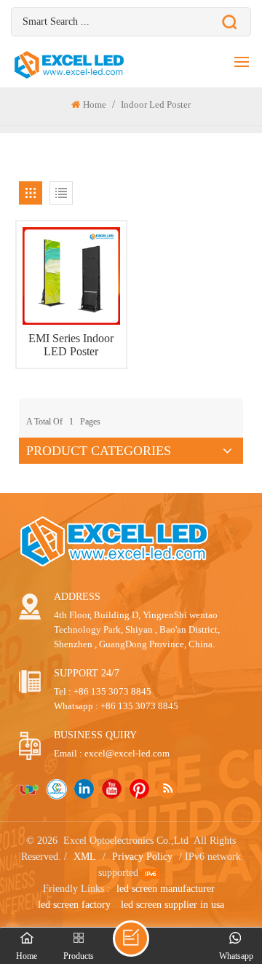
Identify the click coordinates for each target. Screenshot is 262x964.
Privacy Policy (142, 856)
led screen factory (74, 904)
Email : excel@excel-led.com (112, 753)
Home (94, 104)
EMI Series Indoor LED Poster (71, 344)
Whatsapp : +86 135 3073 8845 (116, 705)
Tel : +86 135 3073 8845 (102, 691)
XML (85, 856)
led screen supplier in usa (172, 904)
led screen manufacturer (165, 888)
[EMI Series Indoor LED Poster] (71, 276)
